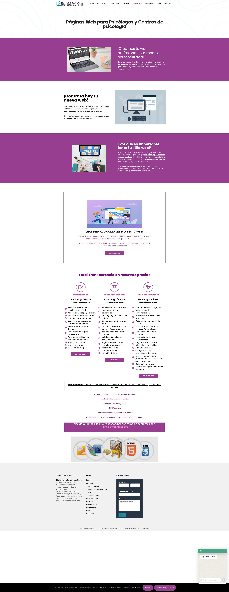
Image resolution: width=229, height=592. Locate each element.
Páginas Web (137, 3)
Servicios (100, 3)
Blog (159, 3)
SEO (89, 492)
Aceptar (148, 588)
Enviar (122, 515)
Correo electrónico (126, 491)
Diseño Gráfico (93, 486)
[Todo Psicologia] (69, 3)
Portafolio (126, 3)
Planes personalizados (114, 426)
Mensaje (122, 499)
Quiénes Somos (114, 3)
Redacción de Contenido (97, 489)
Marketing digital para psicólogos (69, 480)
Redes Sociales (93, 495)
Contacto (167, 3)
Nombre (122, 482)
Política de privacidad (165, 588)
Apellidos (133, 488)
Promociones (149, 3)
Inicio (92, 3)
